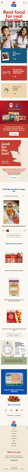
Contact (14, 445)
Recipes (14, 436)
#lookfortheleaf (14, 174)
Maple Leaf (15, 467)
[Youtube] (16, 410)
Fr (26, 2)
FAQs (14, 441)
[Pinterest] (22, 410)
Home (14, 428)
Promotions (14, 438)
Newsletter (14, 443)
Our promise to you (17, 53)
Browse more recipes (14, 235)
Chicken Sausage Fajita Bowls (13, 226)
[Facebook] (6, 410)
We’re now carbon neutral (17, 88)
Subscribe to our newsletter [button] (14, 415)
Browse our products (14, 335)
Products (14, 433)
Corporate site (14, 460)
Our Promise (14, 431)
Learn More (14, 133)
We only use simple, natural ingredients (18, 71)
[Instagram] (11, 410)
